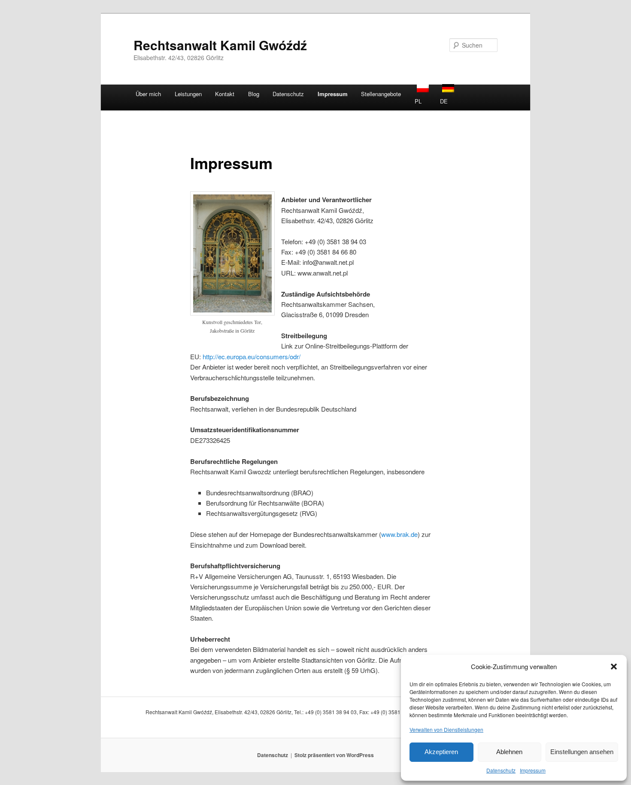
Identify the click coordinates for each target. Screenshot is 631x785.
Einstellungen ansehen (581, 751)
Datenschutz (501, 770)
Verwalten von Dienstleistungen (446, 729)
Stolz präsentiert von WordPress (334, 755)
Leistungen (188, 94)
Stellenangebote (381, 94)
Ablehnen (509, 751)
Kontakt (224, 94)
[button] (614, 666)
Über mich (148, 94)
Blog (253, 94)
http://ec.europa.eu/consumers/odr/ (251, 356)
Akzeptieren (441, 751)
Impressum (533, 770)
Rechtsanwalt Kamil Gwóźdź (220, 45)
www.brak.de (399, 534)
